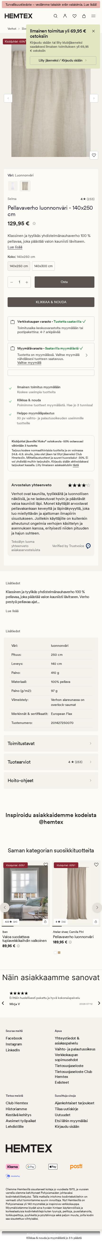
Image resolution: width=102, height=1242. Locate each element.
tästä (76, 465)
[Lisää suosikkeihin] (94, 155)
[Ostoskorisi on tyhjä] (84, 16)
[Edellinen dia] (8, 98)
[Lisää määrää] (27, 282)
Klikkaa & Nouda (51, 302)
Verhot (12, 28)
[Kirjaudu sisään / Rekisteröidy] (65, 16)
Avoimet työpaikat (21, 1121)
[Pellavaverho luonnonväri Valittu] (25, 186)
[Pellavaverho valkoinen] (13, 186)
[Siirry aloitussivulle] (18, 16)
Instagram (14, 1044)
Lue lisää (15, 247)
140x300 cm (43, 266)
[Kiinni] (93, 31)
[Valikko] (93, 16)
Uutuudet (62, 1115)
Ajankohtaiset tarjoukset (74, 1103)
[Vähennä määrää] (12, 282)
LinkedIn (13, 1050)
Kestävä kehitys (18, 1115)
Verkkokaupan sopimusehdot (66, 1057)
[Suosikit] (74, 16)
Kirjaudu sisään (67, 1126)
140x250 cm (19, 266)
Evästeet (62, 1082)
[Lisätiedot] (33, 224)
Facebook (14, 1038)
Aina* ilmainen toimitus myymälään (51, 1234)
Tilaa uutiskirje (66, 1109)
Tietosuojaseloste (69, 1065)
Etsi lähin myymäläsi (71, 1121)
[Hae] (55, 16)
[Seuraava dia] (94, 98)
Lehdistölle (14, 1126)
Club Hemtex (17, 1103)
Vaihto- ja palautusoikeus (75, 1049)
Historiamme (16, 1109)
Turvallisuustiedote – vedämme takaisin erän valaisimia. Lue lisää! (51, 4)
